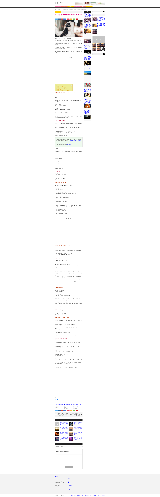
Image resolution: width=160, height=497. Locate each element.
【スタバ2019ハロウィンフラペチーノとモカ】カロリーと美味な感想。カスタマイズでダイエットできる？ (87, 101)
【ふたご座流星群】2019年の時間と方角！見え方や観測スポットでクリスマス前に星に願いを (87, 47)
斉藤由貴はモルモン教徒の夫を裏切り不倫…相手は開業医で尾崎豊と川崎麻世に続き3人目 (59, 405)
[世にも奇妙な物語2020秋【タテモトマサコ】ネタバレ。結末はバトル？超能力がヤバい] (94, 45)
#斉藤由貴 (78, 140)
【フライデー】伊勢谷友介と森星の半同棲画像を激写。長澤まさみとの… (64, 438)
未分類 (69, 489)
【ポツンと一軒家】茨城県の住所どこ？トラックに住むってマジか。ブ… (78, 423)
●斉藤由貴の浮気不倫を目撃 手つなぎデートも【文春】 (64, 86)
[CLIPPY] (60, 3)
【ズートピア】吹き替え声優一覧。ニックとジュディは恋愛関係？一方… (64, 428)
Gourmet (64, 6)
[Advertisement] (68, 63)
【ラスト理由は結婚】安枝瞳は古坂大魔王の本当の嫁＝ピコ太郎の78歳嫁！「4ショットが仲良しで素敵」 (74, 414)
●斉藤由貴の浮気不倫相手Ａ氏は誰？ (61, 87)
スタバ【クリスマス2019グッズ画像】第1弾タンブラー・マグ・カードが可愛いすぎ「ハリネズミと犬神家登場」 (87, 80)
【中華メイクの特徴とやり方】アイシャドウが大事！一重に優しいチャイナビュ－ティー (87, 36)
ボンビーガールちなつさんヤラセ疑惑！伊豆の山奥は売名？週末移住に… (78, 433)
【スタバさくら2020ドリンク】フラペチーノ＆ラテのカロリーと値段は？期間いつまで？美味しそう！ (87, 15)
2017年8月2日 (69, 144)
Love (58, 6)
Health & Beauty (71, 6)
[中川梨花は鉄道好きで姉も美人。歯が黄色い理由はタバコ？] (103, 45)
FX (68, 482)
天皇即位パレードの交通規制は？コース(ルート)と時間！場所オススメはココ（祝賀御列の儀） (87, 68)
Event (83, 6)
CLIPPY (57, 476)
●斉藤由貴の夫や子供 (59, 89)
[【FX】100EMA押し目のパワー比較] (98, 39)
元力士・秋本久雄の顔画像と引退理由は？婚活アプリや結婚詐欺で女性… (64, 433)
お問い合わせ (103, 495)
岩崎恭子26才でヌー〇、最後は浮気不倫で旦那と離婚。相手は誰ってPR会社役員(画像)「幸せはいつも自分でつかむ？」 (77, 406)
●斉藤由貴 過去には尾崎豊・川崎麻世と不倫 (62, 90)
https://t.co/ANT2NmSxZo (73, 140)
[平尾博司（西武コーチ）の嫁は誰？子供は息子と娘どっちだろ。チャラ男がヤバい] (103, 49)
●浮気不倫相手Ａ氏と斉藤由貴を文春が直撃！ (62, 88)
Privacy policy (94, 495)
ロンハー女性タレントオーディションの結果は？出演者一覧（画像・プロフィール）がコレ (87, 26)
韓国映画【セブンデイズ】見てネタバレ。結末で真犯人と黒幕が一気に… (78, 438)
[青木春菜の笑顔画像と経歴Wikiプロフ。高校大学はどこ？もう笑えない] (99, 49)
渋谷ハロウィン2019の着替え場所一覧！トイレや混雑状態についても (87, 90)
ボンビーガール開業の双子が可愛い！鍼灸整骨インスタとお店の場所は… (64, 423)
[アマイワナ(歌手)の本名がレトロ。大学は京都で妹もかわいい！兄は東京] (99, 45)
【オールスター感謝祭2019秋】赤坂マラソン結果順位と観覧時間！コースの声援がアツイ (87, 112)
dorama (89, 6)
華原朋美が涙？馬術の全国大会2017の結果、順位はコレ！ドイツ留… (78, 428)
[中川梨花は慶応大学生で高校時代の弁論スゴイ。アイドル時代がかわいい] (94, 49)
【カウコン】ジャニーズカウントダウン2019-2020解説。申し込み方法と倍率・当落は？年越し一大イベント (87, 58)
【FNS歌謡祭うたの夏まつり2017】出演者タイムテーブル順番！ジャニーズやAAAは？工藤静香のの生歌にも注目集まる (62, 414)
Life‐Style (77, 6)
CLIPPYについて (99, 495)
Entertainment (64, 425)
